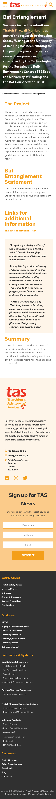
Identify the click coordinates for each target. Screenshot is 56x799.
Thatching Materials (11, 634)
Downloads (7, 768)
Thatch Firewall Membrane (23, 30)
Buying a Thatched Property (15, 626)
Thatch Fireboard (10, 724)
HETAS (5, 622)
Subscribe (28, 555)
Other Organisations (12, 764)
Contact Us (7, 776)
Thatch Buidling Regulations (15, 678)
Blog (4, 772)
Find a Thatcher (9, 760)
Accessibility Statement (15, 794)
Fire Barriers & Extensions (14, 670)
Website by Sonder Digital (39, 794)
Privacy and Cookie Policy (42, 790)
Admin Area (24, 790)
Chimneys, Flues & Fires (13, 638)
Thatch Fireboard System (14, 708)
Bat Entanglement (10, 646)
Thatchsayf (8, 741)
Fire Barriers (8, 605)
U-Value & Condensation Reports (18, 682)
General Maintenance (12, 630)
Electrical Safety (10, 588)
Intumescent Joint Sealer (14, 736)
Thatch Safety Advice (12, 584)
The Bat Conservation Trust (20, 230)
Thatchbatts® (9, 732)
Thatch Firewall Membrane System (18, 712)
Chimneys (6, 592)
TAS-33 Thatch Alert (12, 745)
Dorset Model (9, 674)
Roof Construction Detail (14, 666)
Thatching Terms (10, 642)
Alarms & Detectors (11, 596)
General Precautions (11, 601)
